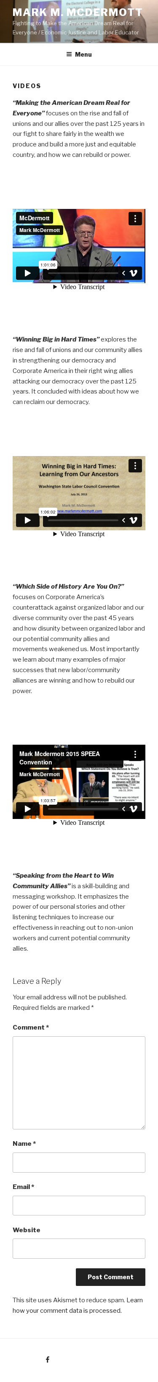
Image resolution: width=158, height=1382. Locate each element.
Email (23, 1187)
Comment (31, 1027)
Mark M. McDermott (78, 12)
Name (24, 1143)
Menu (83, 54)
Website (26, 1230)
